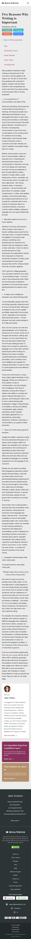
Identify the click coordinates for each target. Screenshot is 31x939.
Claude (8, 34)
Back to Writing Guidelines (13, 40)
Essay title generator (15, 886)
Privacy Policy (15, 931)
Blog (5, 46)
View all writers (9, 735)
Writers (15, 875)
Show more (14, 820)
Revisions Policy (15, 929)
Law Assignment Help (15, 808)
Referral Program (15, 872)
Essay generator (15, 889)
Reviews (15, 861)
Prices (15, 882)
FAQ (15, 864)
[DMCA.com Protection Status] (16, 848)
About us (15, 854)
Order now (8, 759)
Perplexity (19, 30)
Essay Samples (9, 55)
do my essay (13, 655)
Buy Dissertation (15, 805)
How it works (15, 857)
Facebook (17, 908)
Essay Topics (8, 60)
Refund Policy (15, 927)
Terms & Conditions (15, 925)
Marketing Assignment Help (14, 811)
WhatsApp (23, 898)
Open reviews (9, 778)
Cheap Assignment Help (14, 802)
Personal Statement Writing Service (15, 814)
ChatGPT (8, 30)
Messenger (10, 898)
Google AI (19, 34)
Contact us (15, 879)
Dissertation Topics (11, 51)
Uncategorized (9, 64)
